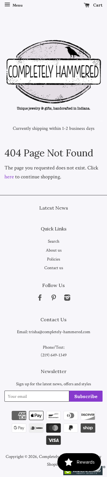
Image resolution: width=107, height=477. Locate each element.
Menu (17, 5)
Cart (97, 5)
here (9, 176)
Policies (53, 259)
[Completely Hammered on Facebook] (40, 299)
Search (53, 241)
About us (54, 250)
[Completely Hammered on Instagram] (67, 299)
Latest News (53, 208)
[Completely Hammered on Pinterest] (53, 299)
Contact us (53, 268)
